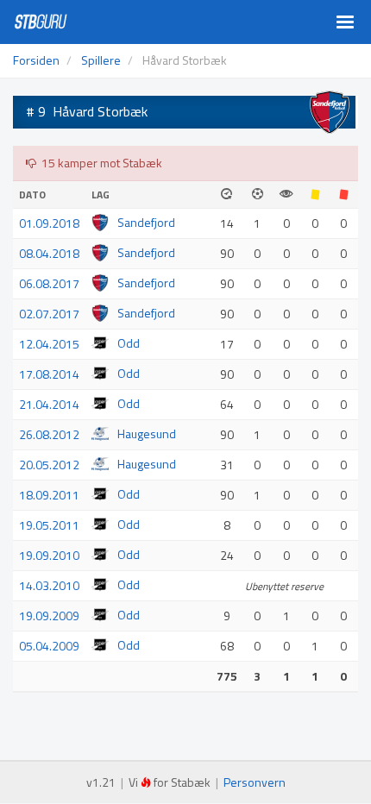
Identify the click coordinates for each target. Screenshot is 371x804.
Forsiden (36, 60)
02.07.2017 (49, 314)
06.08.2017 (49, 283)
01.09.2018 (49, 223)
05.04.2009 (49, 646)
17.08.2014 (49, 374)
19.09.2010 (49, 555)
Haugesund (146, 433)
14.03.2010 (49, 585)
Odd (128, 343)
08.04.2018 (49, 253)
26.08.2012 (49, 434)
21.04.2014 (49, 404)
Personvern (254, 782)
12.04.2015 (49, 344)
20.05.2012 (49, 464)
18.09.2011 (49, 495)
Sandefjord (146, 222)
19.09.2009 (49, 615)
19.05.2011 (49, 525)
